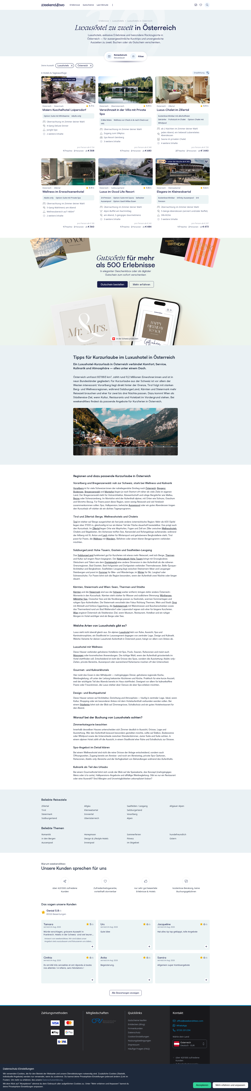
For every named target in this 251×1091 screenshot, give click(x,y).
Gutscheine (88, 4)
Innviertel (89, 814)
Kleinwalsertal (91, 810)
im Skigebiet (133, 842)
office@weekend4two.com (190, 1020)
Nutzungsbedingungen (139, 1040)
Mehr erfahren (141, 284)
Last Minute (102, 4)
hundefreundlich (178, 834)
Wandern (110, 538)
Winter (141, 572)
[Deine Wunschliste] (201, 5)
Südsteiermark (120, 606)
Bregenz (161, 488)
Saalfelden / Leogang (137, 806)
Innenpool (89, 842)
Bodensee (78, 491)
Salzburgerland (134, 810)
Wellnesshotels (169, 528)
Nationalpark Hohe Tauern (130, 558)
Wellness (97, 538)
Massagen (78, 655)
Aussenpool (134, 505)
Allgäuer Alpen (177, 806)
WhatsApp (181, 1025)
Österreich (151, 488)
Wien (75, 612)
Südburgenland (49, 818)
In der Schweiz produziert (127, 338)
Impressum (133, 1044)
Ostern (173, 838)
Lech (104, 535)
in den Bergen (48, 838)
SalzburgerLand (85, 555)
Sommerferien (134, 834)
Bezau (76, 498)
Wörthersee (166, 595)
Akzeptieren (202, 1085)
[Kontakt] (196, 5)
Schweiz (117, 592)
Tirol (75, 521)
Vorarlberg (78, 488)
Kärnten (77, 592)
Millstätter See (80, 599)
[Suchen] (207, 5)
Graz (174, 602)
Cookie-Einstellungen (138, 1036)
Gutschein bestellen (112, 284)
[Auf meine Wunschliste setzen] (92, 80)
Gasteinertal (111, 562)
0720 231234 (183, 1030)
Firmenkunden (135, 1028)
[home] (52, 5)
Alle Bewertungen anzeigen (125, 992)
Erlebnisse (75, 4)
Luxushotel (124, 632)
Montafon (109, 491)
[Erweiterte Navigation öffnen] (113, 5)
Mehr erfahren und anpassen (230, 1085)
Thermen (169, 555)
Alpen (130, 818)
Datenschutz (134, 1032)
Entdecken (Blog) (136, 1024)
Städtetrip (85, 704)
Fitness (130, 838)
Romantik (46, 834)
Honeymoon (90, 834)
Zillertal (96, 528)
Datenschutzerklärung (52, 1080)
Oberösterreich (91, 818)
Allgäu (87, 806)
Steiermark (94, 592)
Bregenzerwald (92, 491)
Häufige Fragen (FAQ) (139, 1048)
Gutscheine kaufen (137, 1020)
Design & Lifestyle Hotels (96, 838)
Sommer (103, 572)
